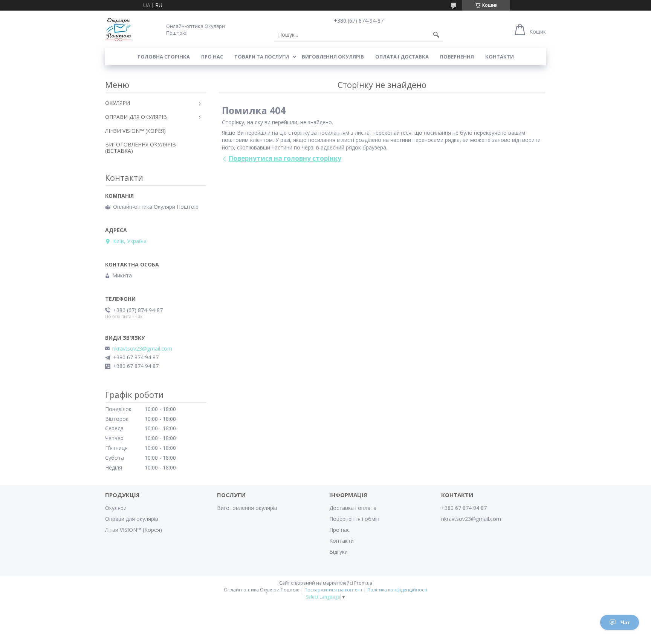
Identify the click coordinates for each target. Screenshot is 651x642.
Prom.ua (363, 583)
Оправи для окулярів (131, 518)
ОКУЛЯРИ (117, 102)
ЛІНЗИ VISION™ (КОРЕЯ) (135, 130)
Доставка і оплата (352, 507)
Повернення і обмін (354, 518)
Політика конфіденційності (397, 590)
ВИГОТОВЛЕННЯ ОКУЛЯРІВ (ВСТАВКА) (140, 147)
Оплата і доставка (402, 56)
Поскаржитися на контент (333, 590)
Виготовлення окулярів (247, 507)
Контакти (499, 56)
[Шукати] (436, 34)
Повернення (457, 56)
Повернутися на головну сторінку (284, 158)
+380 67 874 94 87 (464, 507)
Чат (625, 622)
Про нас (212, 56)
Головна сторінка (164, 56)
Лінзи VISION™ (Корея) (133, 529)
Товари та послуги (261, 56)
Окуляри (116, 507)
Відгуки (338, 551)
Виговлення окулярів (333, 56)
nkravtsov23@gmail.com (142, 348)
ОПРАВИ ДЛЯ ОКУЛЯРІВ (136, 116)
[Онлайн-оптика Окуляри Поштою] (118, 29)
